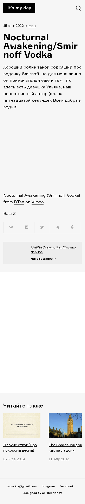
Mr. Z (32, 25)
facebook (67, 486)
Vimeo (38, 201)
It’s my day (19, 7)
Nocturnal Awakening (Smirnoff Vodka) (41, 195)
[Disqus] (42, 332)
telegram (48, 486)
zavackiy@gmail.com (21, 486)
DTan (19, 201)
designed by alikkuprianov (42, 492)
